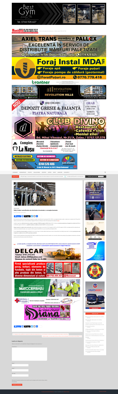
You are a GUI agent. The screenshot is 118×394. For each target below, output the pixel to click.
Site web (13, 373)
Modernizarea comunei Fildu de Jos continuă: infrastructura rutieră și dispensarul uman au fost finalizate (94, 335)
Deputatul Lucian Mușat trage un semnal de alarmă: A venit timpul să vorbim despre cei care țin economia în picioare (94, 324)
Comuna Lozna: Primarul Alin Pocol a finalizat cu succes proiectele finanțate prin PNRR (94, 341)
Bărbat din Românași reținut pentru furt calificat (94, 316)
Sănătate (44, 172)
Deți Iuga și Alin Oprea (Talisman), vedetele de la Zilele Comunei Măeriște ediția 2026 (94, 346)
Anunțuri (60, 172)
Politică (30, 172)
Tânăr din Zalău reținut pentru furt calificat (93, 319)
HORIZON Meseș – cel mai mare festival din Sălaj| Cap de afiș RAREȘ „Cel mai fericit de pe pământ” (61, 336)
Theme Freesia (66, 391)
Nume (13, 363)
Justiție (49, 172)
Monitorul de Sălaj (17, 212)
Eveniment (15, 172)
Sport (54, 172)
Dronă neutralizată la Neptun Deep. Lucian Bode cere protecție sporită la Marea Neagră (94, 350)
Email (13, 368)
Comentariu (14, 346)
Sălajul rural (37, 172)
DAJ (58, 220)
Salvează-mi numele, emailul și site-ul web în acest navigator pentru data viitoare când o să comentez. (29, 381)
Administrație (22, 172)
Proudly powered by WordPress (48, 391)
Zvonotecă (66, 172)
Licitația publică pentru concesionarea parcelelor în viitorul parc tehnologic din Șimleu (55, 176)
